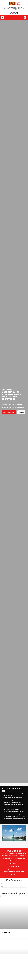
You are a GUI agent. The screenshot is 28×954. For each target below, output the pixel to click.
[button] (2, 17)
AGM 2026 (6, 932)
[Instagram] (17, 13)
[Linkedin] (15, 13)
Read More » (5, 936)
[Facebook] (11, 13)
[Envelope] (13, 13)
